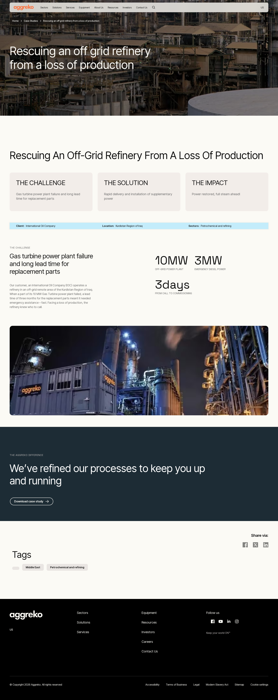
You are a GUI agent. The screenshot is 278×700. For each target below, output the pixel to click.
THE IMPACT (210, 183)
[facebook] (245, 544)
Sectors (82, 613)
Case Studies (31, 20)
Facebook (212, 621)
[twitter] (255, 544)
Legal (196, 684)
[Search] (154, 7)
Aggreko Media (220, 621)
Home (15, 20)
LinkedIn (228, 621)
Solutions (83, 622)
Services (83, 632)
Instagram (236, 621)
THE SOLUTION (126, 183)
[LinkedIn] (265, 544)
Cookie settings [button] (259, 684)
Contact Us (150, 651)
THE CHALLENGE (40, 183)
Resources (149, 622)
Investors (148, 632)
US (262, 7)
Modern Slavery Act (217, 684)
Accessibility (152, 684)
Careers (147, 642)
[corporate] (24, 7)
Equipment (149, 613)
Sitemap (239, 684)
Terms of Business (176, 684)
